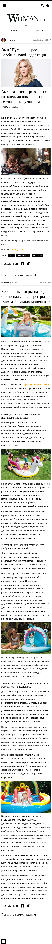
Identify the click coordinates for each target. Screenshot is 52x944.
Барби (11, 255)
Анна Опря (11, 40)
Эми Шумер (37, 255)
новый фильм (23, 255)
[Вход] (47, 5)
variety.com (17, 249)
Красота (38, 30)
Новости (13, 30)
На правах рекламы (9, 283)
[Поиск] (42, 5)
